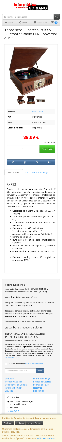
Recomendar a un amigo (36, 172)
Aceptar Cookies (34, 423)
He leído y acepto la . (26, 363)
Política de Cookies (46, 438)
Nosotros (37, 387)
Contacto (41, 22)
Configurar (8, 423)
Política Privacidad (13, 381)
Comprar (47, 149)
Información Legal (41, 378)
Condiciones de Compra (16, 384)
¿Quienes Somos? (13, 387)
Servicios (9, 390)
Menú (10, 22)
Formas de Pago (41, 384)
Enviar (39, 370)
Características (13, 172)
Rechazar (20, 423)
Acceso (25, 22)
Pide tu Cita (38, 390)
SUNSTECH (37, 111)
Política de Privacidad (12, 358)
